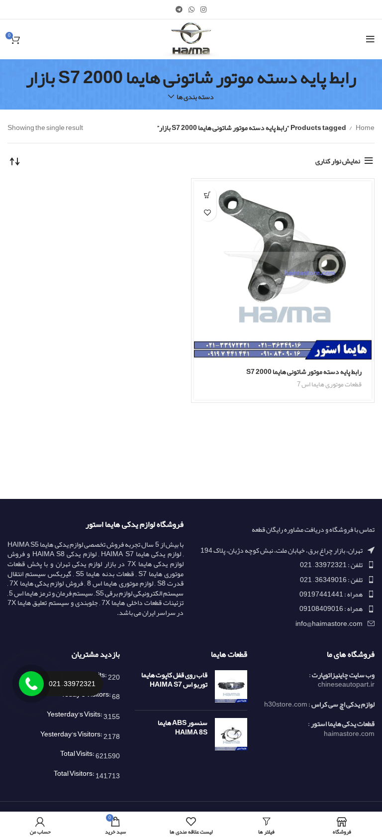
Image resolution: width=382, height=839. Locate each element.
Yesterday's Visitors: (71, 734)
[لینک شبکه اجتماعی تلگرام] (179, 9)
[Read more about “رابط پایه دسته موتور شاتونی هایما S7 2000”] (207, 195)
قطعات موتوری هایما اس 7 (329, 384)
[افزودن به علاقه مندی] (207, 212)
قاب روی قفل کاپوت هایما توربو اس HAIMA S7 (174, 680)
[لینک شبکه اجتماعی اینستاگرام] (203, 9)
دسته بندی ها (195, 96)
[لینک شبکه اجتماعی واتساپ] (191, 9)
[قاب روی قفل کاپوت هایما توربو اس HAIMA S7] (231, 686)
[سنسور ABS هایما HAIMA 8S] (231, 734)
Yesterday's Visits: (75, 714)
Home (365, 127)
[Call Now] (31, 683)
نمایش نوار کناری (337, 161)
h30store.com (285, 704)
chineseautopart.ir (346, 684)
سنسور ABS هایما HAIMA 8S (182, 727)
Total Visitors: (75, 773)
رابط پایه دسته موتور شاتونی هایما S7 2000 (304, 371)
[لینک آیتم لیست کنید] (286, 564)
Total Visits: (78, 753)
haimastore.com (349, 733)
